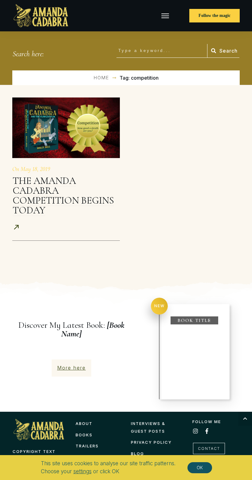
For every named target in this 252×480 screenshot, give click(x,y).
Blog (137, 453)
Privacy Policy (151, 442)
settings (82, 471)
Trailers (87, 445)
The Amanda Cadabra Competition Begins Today (63, 195)
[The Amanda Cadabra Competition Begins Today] (66, 127)
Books (84, 434)
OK (200, 467)
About (84, 423)
